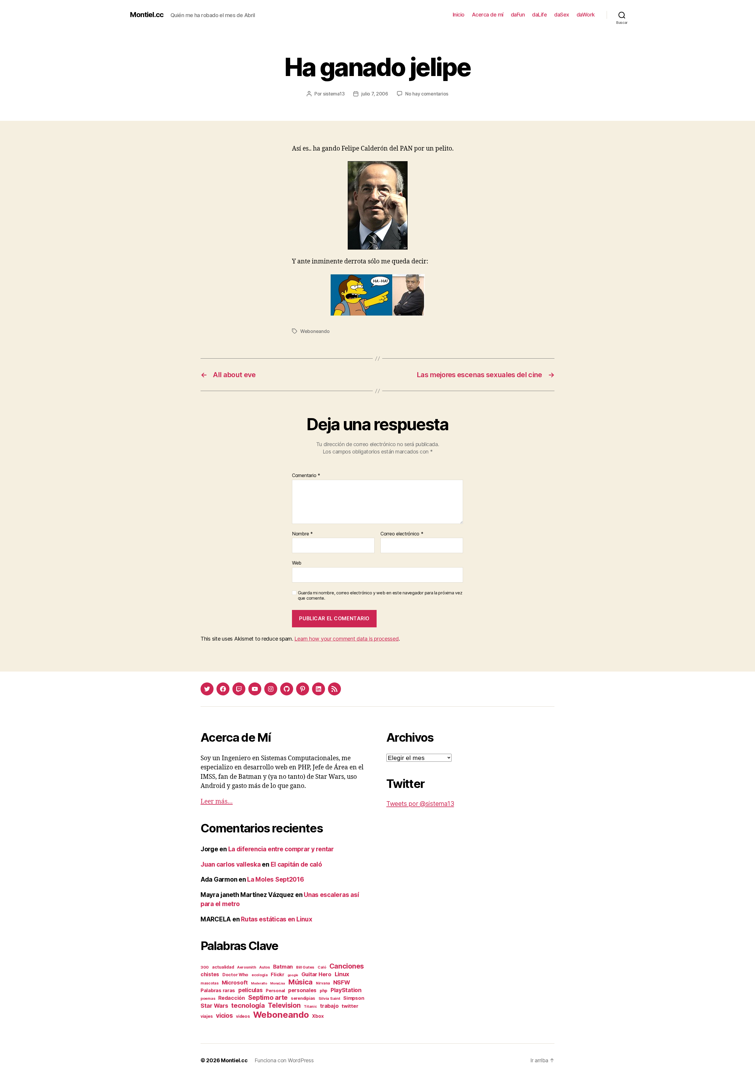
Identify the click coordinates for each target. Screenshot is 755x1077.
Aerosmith (246, 967)
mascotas (210, 983)
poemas (208, 998)
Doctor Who (235, 974)
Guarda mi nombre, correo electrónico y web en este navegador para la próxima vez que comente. (380, 595)
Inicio (459, 14)
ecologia (260, 975)
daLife (539, 14)
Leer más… (217, 802)
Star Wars (214, 1005)
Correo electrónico (402, 534)
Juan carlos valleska (231, 864)
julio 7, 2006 (374, 94)
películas (250, 990)
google (293, 975)
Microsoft (235, 982)
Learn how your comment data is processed (346, 639)
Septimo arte (268, 997)
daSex (561, 14)
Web (296, 563)
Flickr (277, 974)
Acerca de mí (487, 14)
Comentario (306, 475)
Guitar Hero (316, 974)
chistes (210, 974)
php (323, 990)
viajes (207, 1016)
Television (284, 1005)
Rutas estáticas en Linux (276, 919)
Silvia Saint (329, 998)
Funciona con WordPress (284, 1060)
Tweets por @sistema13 (420, 803)
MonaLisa (277, 983)
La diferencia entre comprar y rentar (281, 849)
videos (243, 1016)
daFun (518, 14)
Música (300, 982)
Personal (275, 990)
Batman (283, 966)
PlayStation (346, 990)
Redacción (231, 998)
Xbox (318, 1016)
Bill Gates (305, 967)
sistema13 (334, 94)
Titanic (310, 1006)
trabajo (329, 1006)
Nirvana (323, 983)
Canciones (346, 966)
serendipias (303, 998)
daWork (586, 14)
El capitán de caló (296, 864)
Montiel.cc (146, 14)
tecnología (248, 1005)
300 (205, 967)
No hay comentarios (426, 94)
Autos (264, 967)
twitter (350, 1006)
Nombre (302, 534)
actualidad (223, 966)
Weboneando (314, 331)
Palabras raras (218, 990)
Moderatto (259, 983)
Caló (322, 967)
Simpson (353, 998)
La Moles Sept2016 (275, 879)
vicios (224, 1015)
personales (302, 990)
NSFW (341, 982)
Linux (342, 974)
